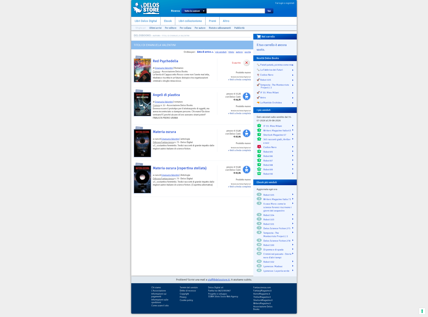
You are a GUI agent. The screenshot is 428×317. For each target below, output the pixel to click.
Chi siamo (156, 287)
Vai (269, 11)
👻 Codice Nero (265, 74)
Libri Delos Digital (146, 21)
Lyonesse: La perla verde (276, 270)
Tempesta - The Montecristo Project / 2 (275, 234)
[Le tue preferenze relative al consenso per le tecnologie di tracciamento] (422, 311)
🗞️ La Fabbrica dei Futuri (270, 69)
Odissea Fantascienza (163, 142)
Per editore (170, 27)
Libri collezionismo (190, 21)
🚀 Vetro (261, 97)
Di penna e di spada (273, 249)
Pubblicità (239, 27)
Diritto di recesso (188, 290)
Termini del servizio (189, 287)
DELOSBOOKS (142, 35)
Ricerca (175, 10)
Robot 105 (268, 194)
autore (239, 51)
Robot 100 (268, 245)
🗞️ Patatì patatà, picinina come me (274, 64)
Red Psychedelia (165, 61)
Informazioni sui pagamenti (158, 295)
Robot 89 (268, 169)
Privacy (183, 297)
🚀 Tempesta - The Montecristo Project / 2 (273, 86)
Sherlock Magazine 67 (274, 134)
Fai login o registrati (284, 3)
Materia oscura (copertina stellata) (179, 168)
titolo (231, 51)
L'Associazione (158, 290)
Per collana (185, 27)
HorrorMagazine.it (261, 293)
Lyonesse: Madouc (273, 266)
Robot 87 (268, 160)
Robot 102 (268, 261)
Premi (212, 21)
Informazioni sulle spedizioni (159, 301)
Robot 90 (268, 173)
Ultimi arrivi (155, 27)
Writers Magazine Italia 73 (277, 199)
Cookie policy (186, 300)
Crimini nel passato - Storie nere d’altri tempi (277, 255)
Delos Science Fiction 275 (276, 228)
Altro (226, 21)
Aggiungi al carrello (246, 96)
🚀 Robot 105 (264, 79)
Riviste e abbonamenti (220, 27)
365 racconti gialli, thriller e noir (277, 141)
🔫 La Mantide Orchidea (269, 102)
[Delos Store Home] (148, 8)
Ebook (168, 21)
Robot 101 (268, 223)
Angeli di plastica (166, 95)
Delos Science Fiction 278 (276, 240)
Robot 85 (268, 151)
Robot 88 (268, 164)
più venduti (221, 51)
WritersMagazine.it (262, 303)
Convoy (156, 71)
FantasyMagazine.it (262, 290)
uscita (248, 51)
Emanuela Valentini (164, 68)
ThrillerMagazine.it (262, 297)
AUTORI (156, 35)
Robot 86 (268, 156)
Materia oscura (164, 132)
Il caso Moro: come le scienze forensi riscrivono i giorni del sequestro (277, 207)
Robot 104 (268, 215)
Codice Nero (270, 147)
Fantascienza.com (262, 287)
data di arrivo (204, 51)
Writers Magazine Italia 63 (277, 130)
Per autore (200, 27)
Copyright (184, 293)
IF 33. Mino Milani (272, 125)
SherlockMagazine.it (263, 300)
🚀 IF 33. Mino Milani (268, 92)
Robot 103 (268, 219)
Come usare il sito (160, 305)
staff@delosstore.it (219, 279)
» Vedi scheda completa (239, 79)
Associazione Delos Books (263, 308)
